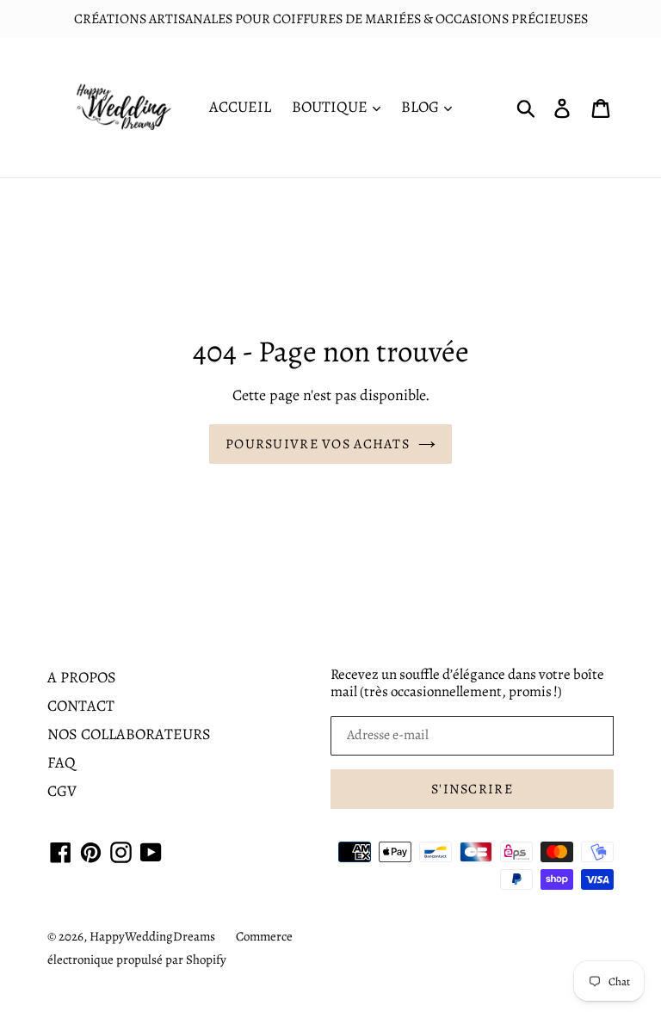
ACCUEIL (240, 106)
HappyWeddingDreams (152, 936)
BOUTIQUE (331, 106)
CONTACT (80, 705)
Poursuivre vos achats (317, 444)
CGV (62, 790)
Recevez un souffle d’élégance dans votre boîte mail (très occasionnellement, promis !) (467, 683)
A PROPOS (81, 677)
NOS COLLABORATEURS (129, 734)
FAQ (61, 762)
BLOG (421, 106)
